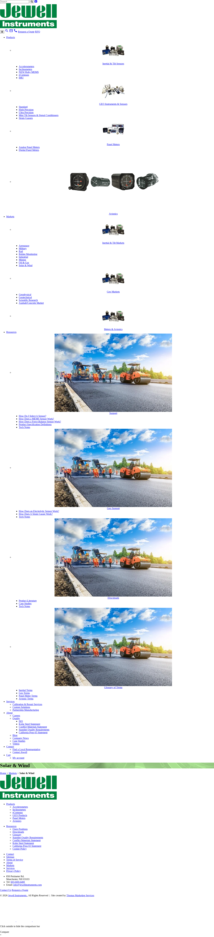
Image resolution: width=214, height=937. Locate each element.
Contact (10, 746)
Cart (8, 755)
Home (3, 773)
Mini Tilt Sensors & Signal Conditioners (38, 115)
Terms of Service (14, 859)
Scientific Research (28, 300)
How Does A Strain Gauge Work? (36, 514)
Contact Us (5, 890)
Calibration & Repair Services (27, 704)
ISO (21, 721)
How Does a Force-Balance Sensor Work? (40, 421)
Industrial (23, 257)
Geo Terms (24, 693)
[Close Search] (36, 1)
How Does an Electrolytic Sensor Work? (39, 511)
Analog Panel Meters (29, 147)
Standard (23, 107)
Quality (16, 718)
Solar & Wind (25, 265)
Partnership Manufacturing (26, 710)
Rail (21, 251)
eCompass (24, 75)
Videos (16, 743)
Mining (22, 259)
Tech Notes (24, 427)
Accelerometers (26, 66)
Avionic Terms (26, 698)
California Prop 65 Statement (33, 732)
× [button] (0, 934)
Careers (16, 715)
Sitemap (10, 857)
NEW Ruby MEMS (29, 72)
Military (23, 248)
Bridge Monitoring (28, 254)
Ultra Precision (26, 112)
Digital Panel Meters (29, 150)
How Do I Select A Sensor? (32, 416)
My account (18, 758)
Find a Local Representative (26, 749)
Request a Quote (26, 31)
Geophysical (25, 294)
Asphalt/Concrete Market (31, 303)
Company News (21, 738)
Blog (15, 735)
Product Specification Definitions (35, 424)
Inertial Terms (25, 690)
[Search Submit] (32, 1)
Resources (11, 332)
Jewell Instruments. (17, 895)
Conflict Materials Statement (33, 727)
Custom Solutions (21, 707)
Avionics (17, 821)
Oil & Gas (24, 262)
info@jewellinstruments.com (27, 884)
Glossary (17, 834)
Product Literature (28, 600)
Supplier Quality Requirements (34, 729)
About (9, 712)
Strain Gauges (26, 118)
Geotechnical (25, 297)
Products (10, 37)
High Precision (26, 109)
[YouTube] (40, 920)
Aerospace (24, 245)
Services (10, 701)
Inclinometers (25, 69)
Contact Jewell (20, 752)
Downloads (18, 832)
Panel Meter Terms (28, 696)
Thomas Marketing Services (80, 895)
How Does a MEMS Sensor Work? (36, 418)
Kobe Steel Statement (29, 724)
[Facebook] (24, 920)
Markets (10, 216)
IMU (21, 77)
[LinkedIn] (8, 920)
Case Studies (25, 603)
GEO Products (20, 815)
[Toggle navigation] (2, 31)
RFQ (37, 31)
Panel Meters (19, 818)
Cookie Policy (20, 848)
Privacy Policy (13, 871)
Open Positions (20, 829)
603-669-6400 (18, 882)
